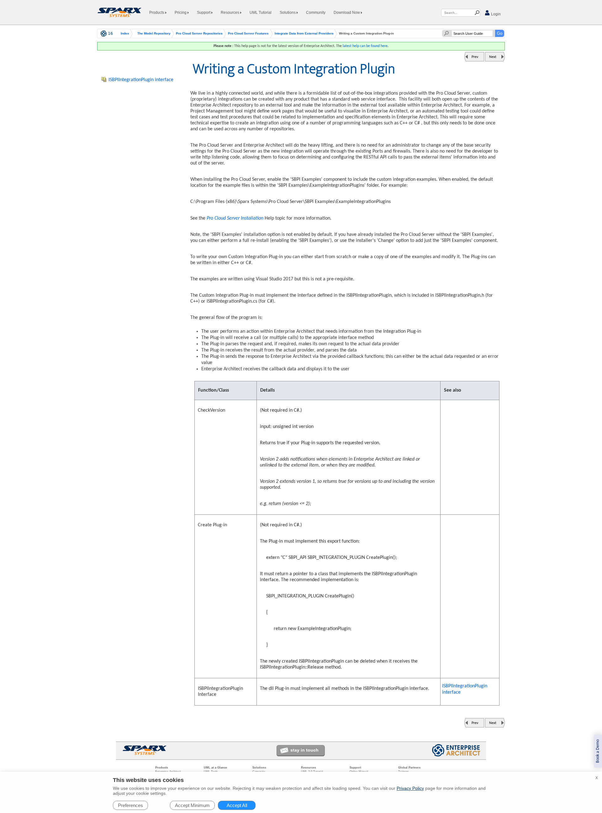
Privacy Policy (410, 788)
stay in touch (304, 750)
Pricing (181, 12)
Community (315, 12)
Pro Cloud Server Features (248, 33)
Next (492, 57)
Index (125, 33)
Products (157, 12)
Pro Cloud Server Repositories (199, 33)
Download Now (347, 12)
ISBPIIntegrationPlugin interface (464, 689)
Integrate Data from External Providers (304, 33)
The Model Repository (154, 33)
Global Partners (409, 767)
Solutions (288, 12)
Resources (230, 12)
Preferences (130, 805)
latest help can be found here (365, 46)
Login (495, 14)
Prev (475, 57)
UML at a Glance (215, 767)
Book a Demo (597, 751)
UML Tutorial (261, 12)
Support (204, 12)
